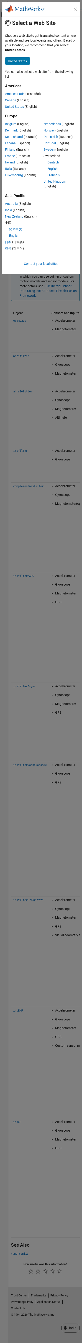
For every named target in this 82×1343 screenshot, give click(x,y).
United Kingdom (55, 181)
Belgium (10, 124)
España (10, 143)
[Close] (75, 9)
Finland (10, 149)
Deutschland (14, 137)
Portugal (50, 143)
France (10, 156)
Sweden (49, 149)
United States (14, 106)
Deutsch (53, 162)
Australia (11, 203)
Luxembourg (14, 175)
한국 (8, 248)
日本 (8, 242)
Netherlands (52, 124)
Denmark (11, 130)
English (52, 169)
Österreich (51, 137)
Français (53, 175)
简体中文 (15, 229)
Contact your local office (41, 263)
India (8, 210)
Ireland (10, 162)
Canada (10, 100)
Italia (8, 169)
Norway (49, 130)
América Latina (15, 94)
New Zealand (14, 216)
